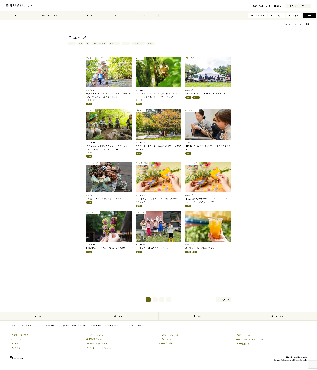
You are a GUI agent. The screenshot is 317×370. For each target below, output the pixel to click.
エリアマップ (259, 15)
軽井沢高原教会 (92, 339)
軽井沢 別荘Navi (168, 343)
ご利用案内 (279, 316)
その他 (150, 43)
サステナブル (138, 43)
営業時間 (278, 15)
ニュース (298, 24)
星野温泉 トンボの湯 (19, 335)
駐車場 (296, 15)
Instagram (18, 357)
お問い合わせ (113, 325)
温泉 (15, 15)
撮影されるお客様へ (46, 325)
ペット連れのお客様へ (21, 325)
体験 (80, 43)
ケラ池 (95, 335)
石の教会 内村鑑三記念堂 (96, 343)
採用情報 (97, 325)
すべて (71, 43)
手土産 (125, 43)
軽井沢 (248, 339)
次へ (223, 300)
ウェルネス (114, 43)
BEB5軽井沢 (241, 343)
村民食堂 (15, 343)
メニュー (309, 15)
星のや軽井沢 (241, 335)
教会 (117, 15)
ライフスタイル (99, 43)
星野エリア (286, 24)
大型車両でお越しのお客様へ (74, 325)
